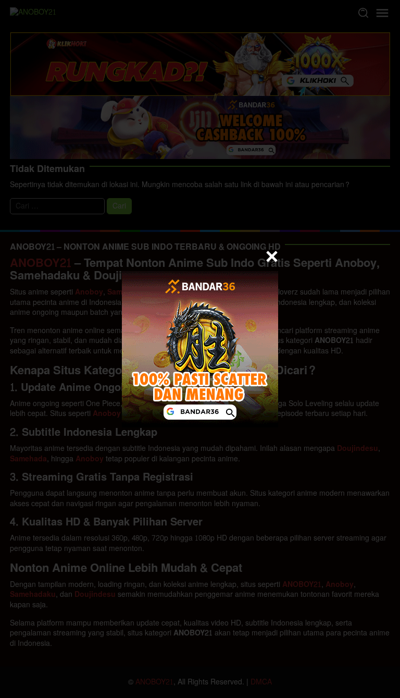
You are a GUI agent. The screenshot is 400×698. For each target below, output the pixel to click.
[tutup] (272, 256)
